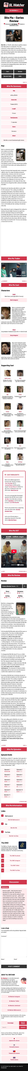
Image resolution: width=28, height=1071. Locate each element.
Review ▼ (24, 281)
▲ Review (3, 745)
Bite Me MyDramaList (13, 819)
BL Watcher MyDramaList (14, 1010)
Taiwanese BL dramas (14, 1053)
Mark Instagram (14, 300)
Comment (4, 936)
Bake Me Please (12, 520)
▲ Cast (3, 571)
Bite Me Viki (14, 828)
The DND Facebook (15, 855)
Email (15, 959)
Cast (7, 71)
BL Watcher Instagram (14, 996)
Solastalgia (10, 1023)
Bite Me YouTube (13, 836)
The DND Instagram (15, 860)
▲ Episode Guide (23, 801)
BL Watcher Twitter (14, 1001)
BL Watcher (14, 24)
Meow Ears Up (14, 490)
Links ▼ (25, 745)
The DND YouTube (15, 870)
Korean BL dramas (14, 1047)
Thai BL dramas (14, 1059)
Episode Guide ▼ (23, 571)
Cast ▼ (25, 82)
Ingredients (11, 500)
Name (3, 959)
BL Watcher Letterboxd (14, 1005)
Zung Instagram (14, 335)
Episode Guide (7, 76)
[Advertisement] (14, 239)
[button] (14, 11)
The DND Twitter (14, 865)
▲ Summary (4, 281)
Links (20, 76)
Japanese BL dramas (14, 1040)
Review (20, 71)
